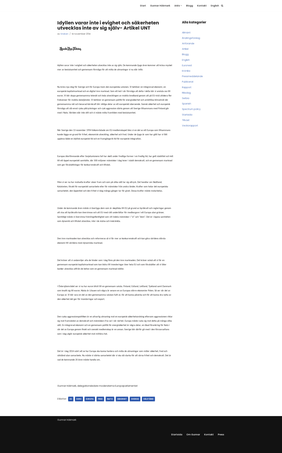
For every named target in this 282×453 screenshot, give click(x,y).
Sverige (135, 399)
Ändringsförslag (191, 38)
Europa (90, 399)
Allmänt (186, 32)
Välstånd (148, 399)
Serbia (185, 98)
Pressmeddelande (192, 76)
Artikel (185, 49)
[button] (181, 5)
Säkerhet (122, 399)
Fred (100, 399)
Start (143, 5)
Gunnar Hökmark (160, 5)
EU (71, 399)
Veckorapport (190, 125)
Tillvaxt (185, 120)
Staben (64, 33)
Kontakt (202, 5)
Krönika (186, 71)
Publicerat (187, 81)
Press (221, 434)
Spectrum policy (191, 109)
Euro (79, 399)
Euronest (187, 65)
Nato (110, 399)
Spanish (186, 103)
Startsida (187, 114)
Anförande (188, 43)
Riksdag (186, 92)
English (215, 5)
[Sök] (222, 6)
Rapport (186, 87)
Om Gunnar (193, 434)
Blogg (189, 5)
